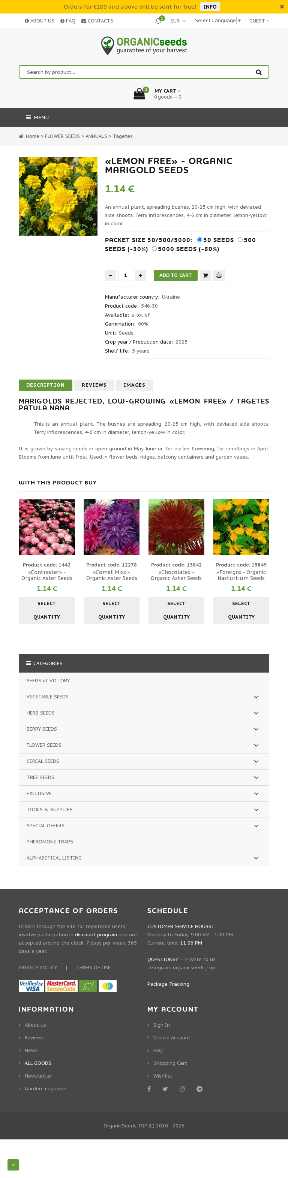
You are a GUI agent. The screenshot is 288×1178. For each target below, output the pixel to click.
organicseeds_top (194, 967)
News (31, 1050)
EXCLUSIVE (39, 793)
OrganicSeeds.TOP (125, 1126)
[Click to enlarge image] (58, 196)
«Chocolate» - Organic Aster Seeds (176, 575)
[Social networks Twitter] (166, 1089)
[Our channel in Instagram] (184, 1089)
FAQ (69, 21)
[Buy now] (205, 275)
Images (135, 385)
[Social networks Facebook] (150, 1089)
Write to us (202, 959)
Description (45, 385)
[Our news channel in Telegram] (200, 1089)
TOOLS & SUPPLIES (50, 809)
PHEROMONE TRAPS (50, 842)
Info (210, 6)
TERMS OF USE (93, 967)
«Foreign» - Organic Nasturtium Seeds (241, 575)
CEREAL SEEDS (43, 761)
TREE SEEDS (40, 777)
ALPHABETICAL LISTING (54, 858)
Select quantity (46, 610)
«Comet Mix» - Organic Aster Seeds (111, 575)
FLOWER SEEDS (44, 745)
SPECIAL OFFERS (45, 825)
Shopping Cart (170, 1063)
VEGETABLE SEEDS (48, 697)
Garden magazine (45, 1088)
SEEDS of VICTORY (48, 680)
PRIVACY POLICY (38, 967)
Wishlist (162, 1076)
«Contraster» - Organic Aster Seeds (46, 575)
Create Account (171, 1037)
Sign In (161, 1025)
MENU (40, 117)
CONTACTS (99, 21)
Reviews (94, 385)
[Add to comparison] (219, 275)
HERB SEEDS (41, 713)
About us (35, 1025)
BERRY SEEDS (42, 729)
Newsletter (38, 1076)
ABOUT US (41, 21)
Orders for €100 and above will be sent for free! (130, 6)
